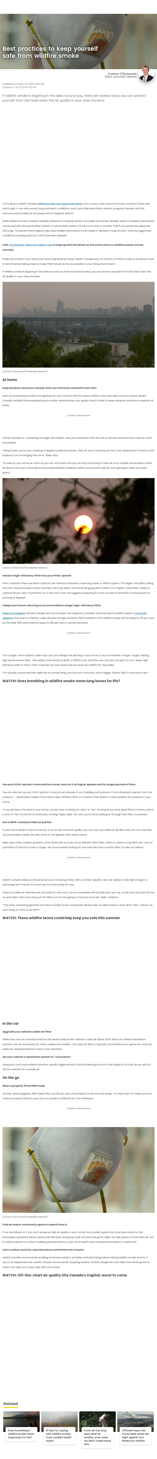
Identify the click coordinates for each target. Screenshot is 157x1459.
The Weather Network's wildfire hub (30, 245)
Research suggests (13, 613)
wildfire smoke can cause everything (60, 203)
